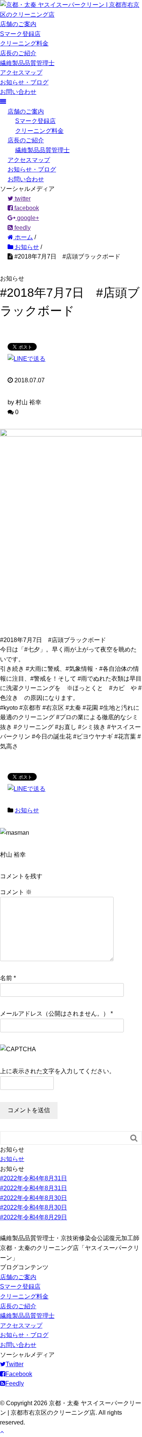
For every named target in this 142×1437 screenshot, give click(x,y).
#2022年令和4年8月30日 (33, 1198)
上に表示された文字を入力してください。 (57, 1071)
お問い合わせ (18, 92)
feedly (22, 227)
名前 (6, 978)
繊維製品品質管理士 (27, 63)
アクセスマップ (21, 72)
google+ (27, 218)
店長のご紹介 (18, 53)
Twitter (14, 1364)
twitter (22, 198)
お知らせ (27, 810)
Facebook (18, 1374)
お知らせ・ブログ (24, 82)
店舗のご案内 (18, 24)
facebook (26, 208)
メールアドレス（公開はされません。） (54, 1013)
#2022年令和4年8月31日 (33, 1178)
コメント (16, 892)
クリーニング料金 (24, 43)
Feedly (14, 1383)
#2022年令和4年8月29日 (33, 1217)
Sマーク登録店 (20, 34)
